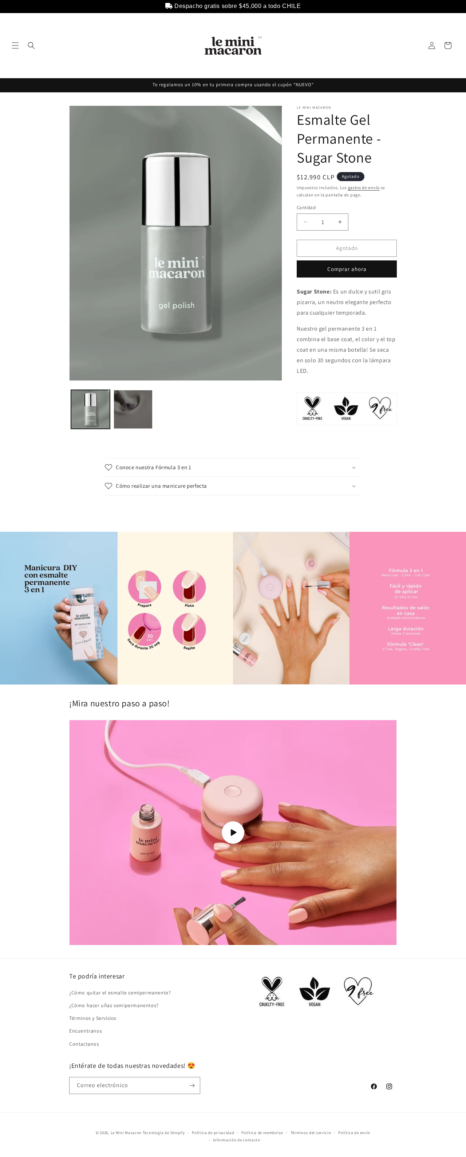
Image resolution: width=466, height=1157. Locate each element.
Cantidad (306, 207)
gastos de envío (364, 187)
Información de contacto (236, 1139)
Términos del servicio (311, 1132)
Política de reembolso (262, 1132)
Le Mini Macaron (126, 1132)
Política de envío (354, 1132)
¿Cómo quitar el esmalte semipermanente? (120, 992)
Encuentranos (85, 1031)
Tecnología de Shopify (164, 1132)
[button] (15, 45)
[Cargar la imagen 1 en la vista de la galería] (90, 409)
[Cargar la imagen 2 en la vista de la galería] (133, 409)
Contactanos (84, 1044)
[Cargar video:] (233, 832)
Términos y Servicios (92, 1018)
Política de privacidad (213, 1132)
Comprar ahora (347, 269)
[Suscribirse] (192, 1085)
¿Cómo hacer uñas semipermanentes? (114, 1005)
